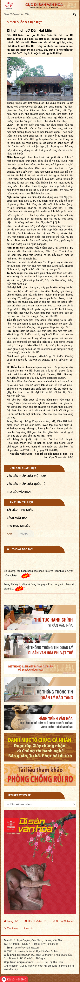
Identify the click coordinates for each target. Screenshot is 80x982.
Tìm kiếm (12, 919)
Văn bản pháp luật (23, 468)
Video (24, 533)
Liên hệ (28, 919)
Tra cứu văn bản (18, 492)
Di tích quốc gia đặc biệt (24, 22)
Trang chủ (12, 911)
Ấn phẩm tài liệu (21, 502)
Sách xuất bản (17, 517)
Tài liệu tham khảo (20, 509)
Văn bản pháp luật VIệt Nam (26, 476)
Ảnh (9, 533)
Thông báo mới (22, 549)
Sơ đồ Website (64, 911)
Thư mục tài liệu (18, 525)
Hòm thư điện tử (36, 911)
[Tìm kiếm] (74, 14)
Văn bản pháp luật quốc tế (26, 484)
